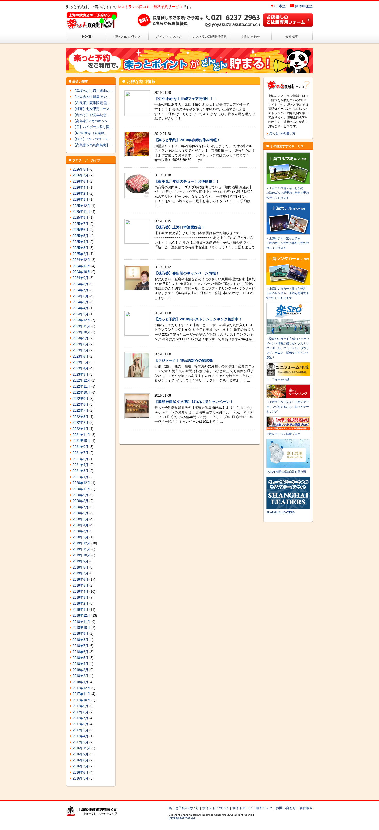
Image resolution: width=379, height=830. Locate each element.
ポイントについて (168, 36)
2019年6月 (80, 579)
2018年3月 (80, 670)
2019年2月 (80, 603)
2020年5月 (80, 519)
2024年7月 (80, 290)
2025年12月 (81, 206)
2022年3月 (80, 417)
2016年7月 (80, 766)
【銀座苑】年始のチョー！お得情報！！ (186, 181)
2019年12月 (81, 543)
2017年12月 (81, 688)
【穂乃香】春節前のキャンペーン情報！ (186, 273)
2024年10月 (81, 272)
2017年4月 (80, 736)
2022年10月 (81, 392)
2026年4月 (80, 187)
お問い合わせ (250, 36)
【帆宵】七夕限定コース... (93, 109)
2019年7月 (80, 573)
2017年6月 (80, 724)
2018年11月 (81, 622)
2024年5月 (80, 302)
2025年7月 (80, 224)
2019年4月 (80, 592)
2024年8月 (80, 284)
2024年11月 (81, 266)
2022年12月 (81, 380)
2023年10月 (81, 332)
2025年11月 (81, 212)
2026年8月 (80, 169)
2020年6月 (80, 513)
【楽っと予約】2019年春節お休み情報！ (187, 140)
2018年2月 (80, 676)
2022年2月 (80, 423)
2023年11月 (81, 326)
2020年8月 (80, 501)
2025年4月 (80, 242)
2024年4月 (80, 308)
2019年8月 (80, 567)
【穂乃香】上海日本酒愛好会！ (179, 227)
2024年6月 (80, 296)
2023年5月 (80, 362)
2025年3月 (80, 248)
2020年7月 (80, 507)
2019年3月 (80, 597)
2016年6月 (80, 772)
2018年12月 (81, 615)
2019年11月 (81, 549)
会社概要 (291, 36)
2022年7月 (80, 410)
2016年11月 (81, 748)
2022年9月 (80, 399)
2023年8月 (80, 344)
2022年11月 (81, 386)
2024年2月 (80, 314)
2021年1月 (80, 477)
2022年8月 (80, 404)
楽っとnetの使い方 (128, 36)
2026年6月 (80, 181)
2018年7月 (80, 646)
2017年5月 (80, 730)
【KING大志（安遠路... (90, 133)
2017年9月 (80, 706)
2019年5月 (80, 585)
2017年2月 (80, 742)
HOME (86, 36)
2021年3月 (80, 471)
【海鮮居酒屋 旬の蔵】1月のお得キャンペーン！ (193, 402)
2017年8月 (80, 712)
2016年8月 (80, 760)
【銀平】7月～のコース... (92, 139)
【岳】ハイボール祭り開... (93, 127)
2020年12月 (81, 483)
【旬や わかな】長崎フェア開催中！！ (185, 99)
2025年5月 (80, 236)
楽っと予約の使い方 (184, 808)
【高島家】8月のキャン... (92, 121)
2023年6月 (80, 356)
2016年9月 (80, 754)
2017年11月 (81, 694)
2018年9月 (80, 634)
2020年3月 (80, 531)
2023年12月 (81, 320)
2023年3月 (80, 374)
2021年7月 (80, 453)
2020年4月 (80, 525)
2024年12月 (81, 260)
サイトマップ (242, 808)
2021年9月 (80, 447)
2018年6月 (80, 652)
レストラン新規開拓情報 (210, 36)
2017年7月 (80, 718)
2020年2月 (80, 537)
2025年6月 (80, 230)
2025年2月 (80, 254)
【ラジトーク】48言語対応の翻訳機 (183, 360)
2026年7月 (80, 175)
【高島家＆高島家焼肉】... (93, 145)
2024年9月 (80, 278)
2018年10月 (81, 628)
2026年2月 (80, 194)
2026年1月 (80, 199)
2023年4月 (80, 368)
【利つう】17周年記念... (91, 115)
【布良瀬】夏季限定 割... (91, 103)
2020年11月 (81, 489)
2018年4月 (80, 664)
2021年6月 (80, 459)
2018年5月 (80, 658)
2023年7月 (80, 350)
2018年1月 (80, 682)
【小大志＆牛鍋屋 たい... (91, 97)
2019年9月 (80, 561)
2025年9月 (80, 217)
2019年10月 (81, 555)
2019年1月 (80, 610)
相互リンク (264, 808)
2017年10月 (81, 700)
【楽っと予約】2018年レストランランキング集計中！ (198, 319)
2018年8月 (80, 640)
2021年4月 (80, 465)
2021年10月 (81, 441)
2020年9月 (80, 495)
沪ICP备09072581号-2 (182, 818)
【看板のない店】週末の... (93, 91)
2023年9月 (80, 338)
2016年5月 (80, 778)
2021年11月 (81, 435)
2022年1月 (80, 429)
